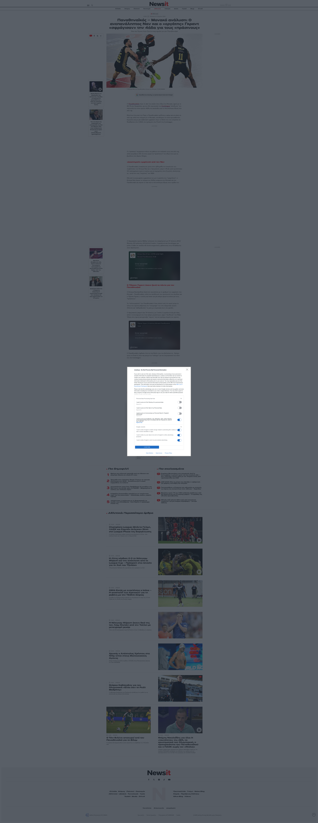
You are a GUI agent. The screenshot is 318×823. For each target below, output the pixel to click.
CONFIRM (147, 447)
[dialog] (159, 411)
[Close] (187, 370)
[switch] (179, 402)
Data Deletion (149, 453)
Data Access (159, 453)
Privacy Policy (168, 453)
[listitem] (159, 398)
